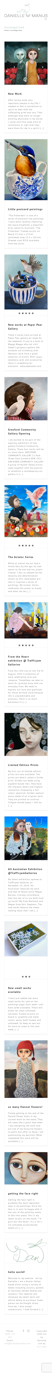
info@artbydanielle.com (17, 1343)
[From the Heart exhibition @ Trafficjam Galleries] (26, 620)
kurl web (42, 1346)
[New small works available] (26, 938)
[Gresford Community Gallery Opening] (26, 398)
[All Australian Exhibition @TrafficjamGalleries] (26, 838)
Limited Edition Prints (23, 765)
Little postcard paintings (25, 209)
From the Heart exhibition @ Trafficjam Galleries (24, 660)
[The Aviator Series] (26, 511)
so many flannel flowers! (25, 1107)
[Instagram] (28, 1331)
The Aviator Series (21, 557)
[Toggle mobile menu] (46, 18)
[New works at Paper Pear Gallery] (26, 282)
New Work (15, 93)
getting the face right (23, 1193)
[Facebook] (23, 1331)
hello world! (16, 1272)
